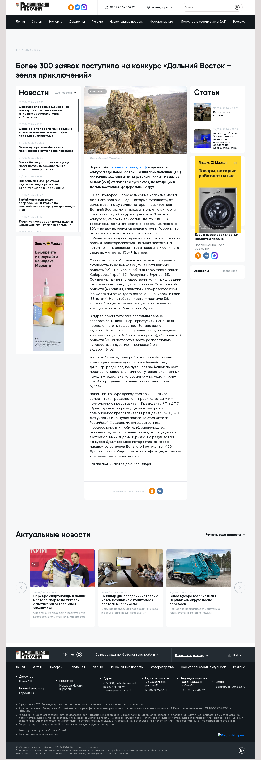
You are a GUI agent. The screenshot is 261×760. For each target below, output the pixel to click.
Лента (20, 21)
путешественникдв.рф (128, 167)
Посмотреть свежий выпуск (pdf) (203, 21)
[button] (239, 587)
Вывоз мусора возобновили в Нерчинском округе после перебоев (193, 600)
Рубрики (97, 21)
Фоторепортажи (162, 21)
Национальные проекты (126, 21)
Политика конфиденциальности (38, 734)
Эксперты (55, 21)
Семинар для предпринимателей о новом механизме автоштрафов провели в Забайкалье (129, 600)
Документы (77, 21)
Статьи (37, 21)
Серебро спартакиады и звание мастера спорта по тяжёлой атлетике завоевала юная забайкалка (59, 602)
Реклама (239, 21)
